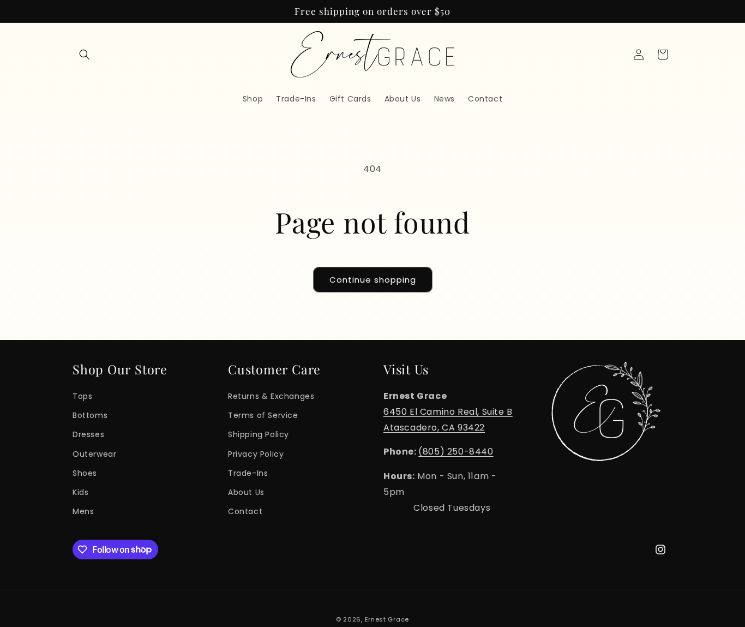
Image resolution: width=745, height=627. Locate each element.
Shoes (85, 472)
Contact (245, 510)
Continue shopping (372, 279)
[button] (85, 55)
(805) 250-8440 (455, 451)
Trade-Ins (248, 472)
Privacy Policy (256, 453)
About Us (246, 491)
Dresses (88, 434)
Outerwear (94, 453)
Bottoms (90, 414)
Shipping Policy (258, 434)
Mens (83, 510)
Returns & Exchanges (271, 395)
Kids (80, 491)
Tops (82, 395)
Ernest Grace (387, 619)
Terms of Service (263, 414)
